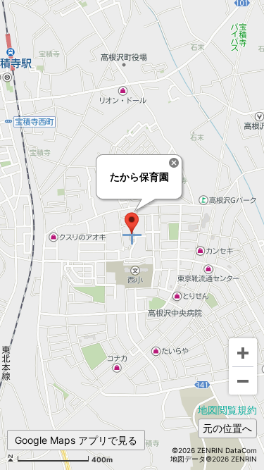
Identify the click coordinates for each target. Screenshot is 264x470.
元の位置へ (227, 428)
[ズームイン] (243, 352)
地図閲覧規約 (227, 410)
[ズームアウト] (243, 380)
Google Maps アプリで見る (76, 440)
